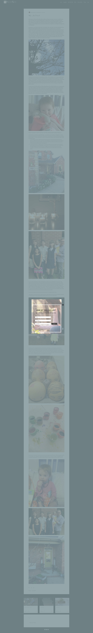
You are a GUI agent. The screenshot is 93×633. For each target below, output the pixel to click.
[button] (63, 305)
